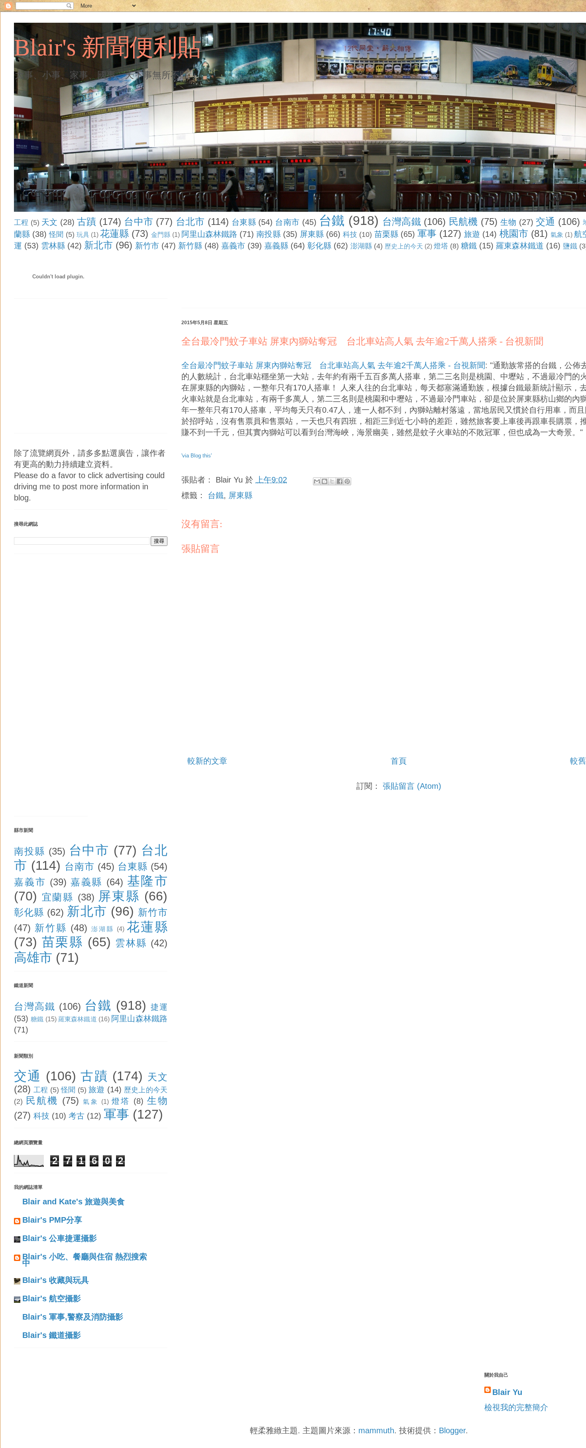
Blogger (452, 1430)
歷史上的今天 (404, 246)
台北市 (190, 221)
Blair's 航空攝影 (51, 1298)
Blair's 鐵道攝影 (51, 1335)
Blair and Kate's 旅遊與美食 (73, 1201)
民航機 (463, 221)
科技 (350, 234)
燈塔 (441, 246)
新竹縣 (190, 245)
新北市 (98, 245)
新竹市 (147, 245)
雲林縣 (53, 245)
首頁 (399, 761)
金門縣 (160, 234)
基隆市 (147, 881)
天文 (49, 222)
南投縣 (268, 234)
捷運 (159, 1007)
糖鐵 (469, 245)
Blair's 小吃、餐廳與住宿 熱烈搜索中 (84, 1259)
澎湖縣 (361, 246)
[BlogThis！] (324, 481)
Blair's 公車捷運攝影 (59, 1238)
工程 (21, 223)
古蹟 (86, 221)
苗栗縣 (386, 234)
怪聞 (56, 234)
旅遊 (472, 234)
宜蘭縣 (58, 897)
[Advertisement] (326, 281)
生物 (508, 222)
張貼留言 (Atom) (412, 786)
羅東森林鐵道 (520, 245)
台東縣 (244, 222)
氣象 (557, 234)
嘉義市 (233, 245)
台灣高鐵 (401, 221)
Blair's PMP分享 (52, 1220)
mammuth (376, 1430)
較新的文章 (207, 761)
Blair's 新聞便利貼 (107, 47)
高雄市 (33, 957)
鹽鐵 (570, 246)
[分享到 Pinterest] (347, 481)
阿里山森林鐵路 (209, 234)
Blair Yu (507, 1392)
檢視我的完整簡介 (516, 1407)
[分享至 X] (332, 481)
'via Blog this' (196, 456)
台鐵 (332, 220)
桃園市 (513, 233)
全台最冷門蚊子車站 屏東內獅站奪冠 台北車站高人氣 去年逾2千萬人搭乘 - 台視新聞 (362, 341)
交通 (545, 221)
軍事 (427, 233)
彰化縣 (319, 245)
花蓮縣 (114, 233)
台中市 (138, 221)
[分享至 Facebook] (340, 481)
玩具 (83, 234)
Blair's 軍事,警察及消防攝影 (72, 1316)
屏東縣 (312, 234)
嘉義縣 (276, 245)
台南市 (287, 222)
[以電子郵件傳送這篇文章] (317, 481)
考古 (77, 1115)
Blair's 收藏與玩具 (55, 1280)
